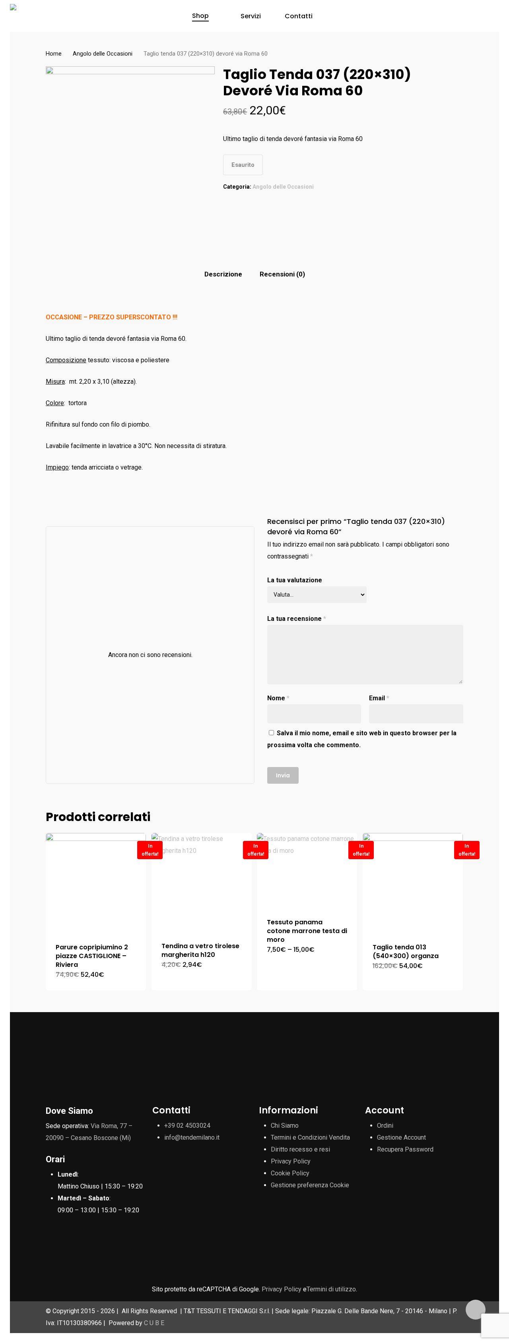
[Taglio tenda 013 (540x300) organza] (413, 883)
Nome (278, 698)
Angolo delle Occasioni (102, 53)
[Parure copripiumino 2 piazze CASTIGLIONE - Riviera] (96, 883)
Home (54, 53)
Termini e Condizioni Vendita (310, 1137)
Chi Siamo (285, 1125)
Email (379, 698)
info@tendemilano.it (192, 1137)
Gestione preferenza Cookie (310, 1185)
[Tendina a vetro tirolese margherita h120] (202, 882)
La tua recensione (296, 618)
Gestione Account (401, 1137)
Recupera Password (405, 1149)
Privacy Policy (291, 1161)
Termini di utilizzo (331, 1289)
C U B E (154, 1323)
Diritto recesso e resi (300, 1149)
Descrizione (223, 274)
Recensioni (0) (282, 274)
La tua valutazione (294, 580)
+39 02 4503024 (187, 1125)
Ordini (385, 1125)
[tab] (223, 274)
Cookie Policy (290, 1173)
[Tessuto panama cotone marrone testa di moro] (307, 870)
